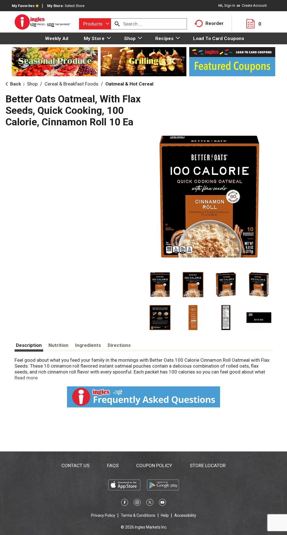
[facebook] (124, 503)
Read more (26, 378)
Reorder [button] (214, 23)
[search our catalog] (117, 23)
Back (15, 84)
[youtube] (162, 503)
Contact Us (75, 465)
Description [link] (29, 345)
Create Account (254, 5)
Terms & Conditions (138, 515)
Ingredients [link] (88, 345)
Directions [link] (119, 345)
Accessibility (185, 515)
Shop (32, 84)
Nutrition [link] (58, 345)
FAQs (113, 465)
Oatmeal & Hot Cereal (129, 84)
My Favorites (23, 6)
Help (165, 515)
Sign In (229, 5)
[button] (160, 284)
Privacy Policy (103, 515)
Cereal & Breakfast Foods (71, 84)
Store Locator (208, 465)
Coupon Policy (154, 465)
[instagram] (137, 503)
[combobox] (95, 23)
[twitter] (149, 503)
